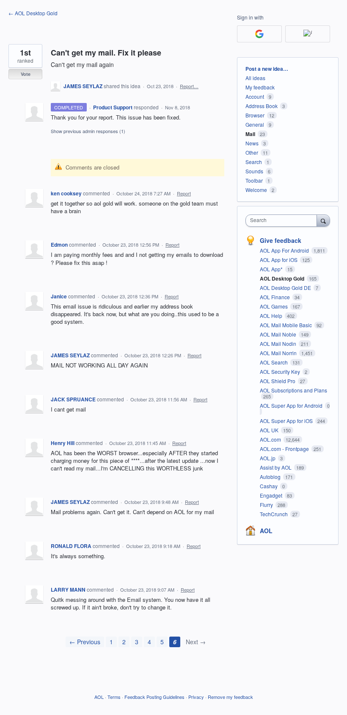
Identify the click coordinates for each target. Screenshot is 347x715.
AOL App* (272, 269)
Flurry (267, 504)
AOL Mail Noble (278, 334)
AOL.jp (268, 458)
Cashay (269, 486)
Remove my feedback (230, 696)
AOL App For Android (285, 250)
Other (251, 152)
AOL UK (270, 430)
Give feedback (280, 240)
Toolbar (254, 180)
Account (254, 96)
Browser (254, 115)
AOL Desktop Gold (283, 278)
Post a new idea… (266, 68)
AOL (266, 530)
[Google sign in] (259, 33)
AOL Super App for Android (292, 405)
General (254, 124)
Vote (25, 74)
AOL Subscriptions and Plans (293, 390)
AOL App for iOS (279, 259)
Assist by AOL (276, 467)
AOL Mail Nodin (278, 343)
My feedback (260, 87)
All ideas (255, 77)
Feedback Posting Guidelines (154, 696)
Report (184, 193)
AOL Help (272, 315)
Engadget (272, 495)
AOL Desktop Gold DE (286, 287)
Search (253, 161)
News (252, 143)
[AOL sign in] (307, 33)
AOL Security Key (280, 371)
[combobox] (283, 220)
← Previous (84, 641)
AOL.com (271, 439)
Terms (114, 696)
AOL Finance (275, 296)
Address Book (261, 105)
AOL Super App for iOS (287, 420)
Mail (250, 134)
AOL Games (274, 306)
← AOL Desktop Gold (33, 13)
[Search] (323, 220)
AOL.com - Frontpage (285, 448)
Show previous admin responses (88, 131)
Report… (189, 86)
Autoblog (271, 476)
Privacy (196, 696)
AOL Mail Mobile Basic (286, 324)
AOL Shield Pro (278, 380)
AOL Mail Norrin (279, 352)
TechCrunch (274, 513)
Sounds (254, 171)
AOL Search (274, 362)
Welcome (256, 189)
